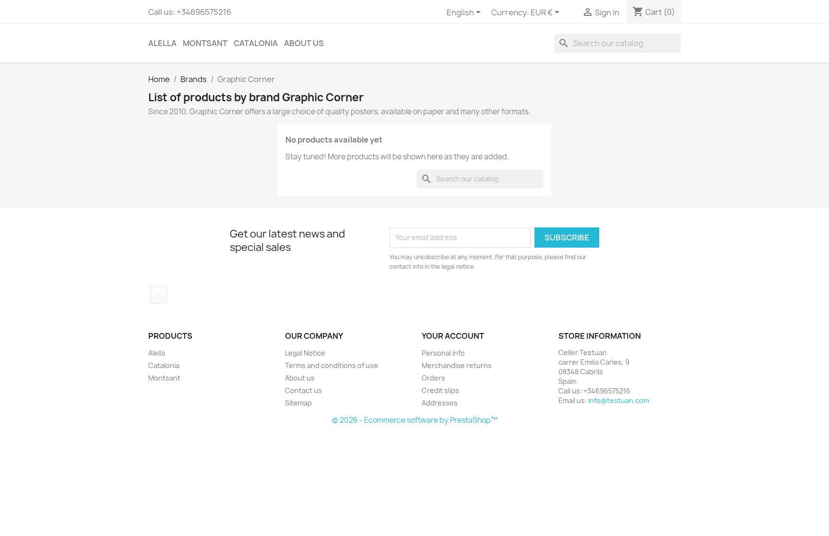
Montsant (205, 43)
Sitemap (298, 402)
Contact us (303, 390)
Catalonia (256, 43)
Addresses (440, 402)
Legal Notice (305, 352)
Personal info (443, 352)
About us (304, 43)
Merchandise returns (457, 365)
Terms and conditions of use (331, 365)
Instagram (158, 294)
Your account (453, 336)
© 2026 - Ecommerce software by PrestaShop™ (414, 420)
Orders (433, 377)
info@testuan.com (618, 400)
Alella (162, 43)
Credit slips (440, 390)
